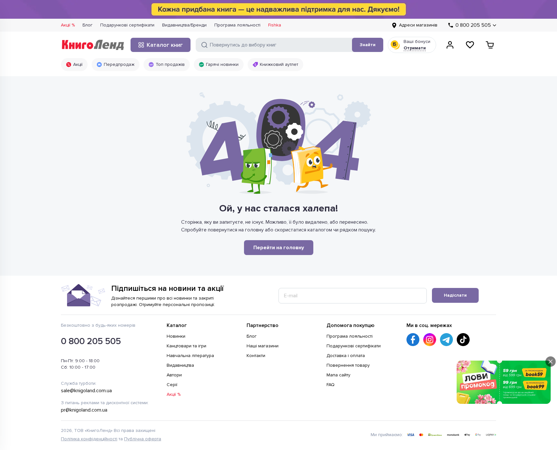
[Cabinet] (450, 45)
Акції (78, 64)
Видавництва (180, 365)
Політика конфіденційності (89, 439)
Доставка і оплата (346, 355)
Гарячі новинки (222, 64)
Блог (88, 25)
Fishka (274, 25)
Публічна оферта (142, 439)
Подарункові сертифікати (127, 25)
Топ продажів (170, 64)
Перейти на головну (278, 247)
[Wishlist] (470, 45)
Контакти (256, 355)
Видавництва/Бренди (184, 25)
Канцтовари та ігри (186, 346)
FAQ (331, 384)
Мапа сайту (338, 375)
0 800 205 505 (91, 341)
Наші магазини (262, 346)
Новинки (176, 336)
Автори (174, 375)
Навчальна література (190, 355)
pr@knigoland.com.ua (84, 410)
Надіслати (455, 295)
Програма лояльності (237, 25)
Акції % (68, 25)
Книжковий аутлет (279, 64)
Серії (172, 384)
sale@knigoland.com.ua (86, 390)
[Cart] (490, 45)
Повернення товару (348, 365)
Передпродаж (119, 64)
